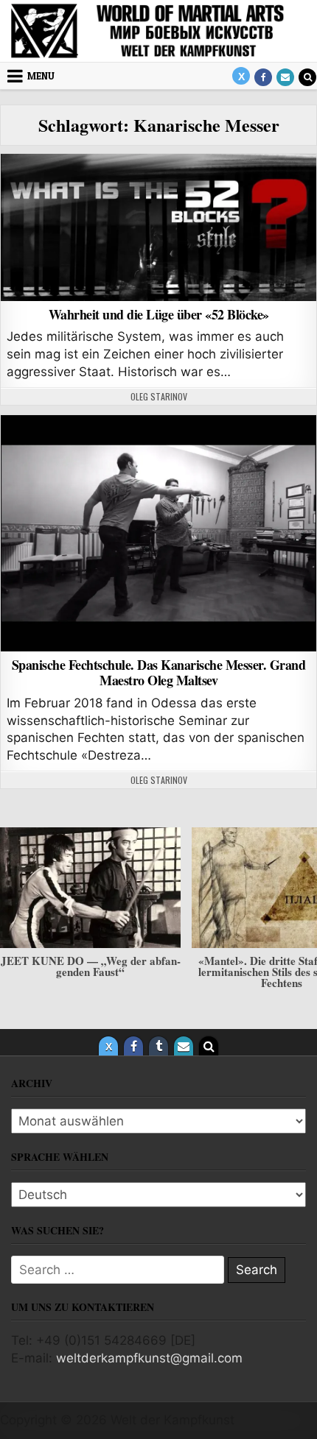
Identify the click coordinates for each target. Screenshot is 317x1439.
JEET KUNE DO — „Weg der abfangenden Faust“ (91, 966)
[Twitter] (241, 76)
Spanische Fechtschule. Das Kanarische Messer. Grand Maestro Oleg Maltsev (159, 672)
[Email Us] (285, 77)
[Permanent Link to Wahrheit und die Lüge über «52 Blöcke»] (158, 227)
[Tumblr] (158, 1046)
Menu (41, 76)
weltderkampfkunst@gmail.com (149, 1358)
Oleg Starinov (158, 396)
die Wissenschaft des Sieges (158, 191)
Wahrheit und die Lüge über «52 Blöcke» (159, 314)
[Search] (307, 77)
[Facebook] (263, 77)
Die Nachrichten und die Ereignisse (158, 453)
